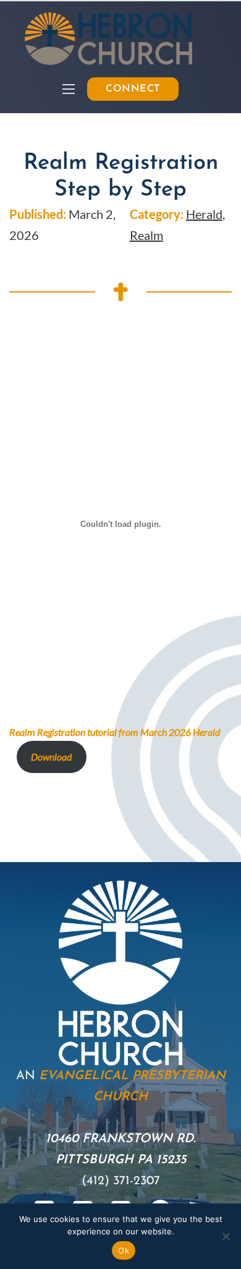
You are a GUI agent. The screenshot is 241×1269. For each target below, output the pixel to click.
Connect (133, 89)
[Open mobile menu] (68, 89)
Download (51, 757)
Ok (123, 1250)
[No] (225, 1236)
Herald (204, 214)
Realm (146, 235)
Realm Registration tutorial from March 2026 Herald (114, 732)
